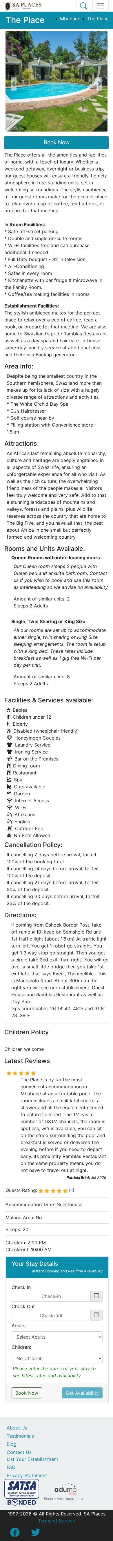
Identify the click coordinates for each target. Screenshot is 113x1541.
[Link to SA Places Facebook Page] (14, 1534)
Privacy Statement (27, 1475)
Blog (12, 1444)
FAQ (11, 1467)
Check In (21, 1287)
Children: (21, 1347)
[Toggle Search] (83, 6)
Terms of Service (56, 1521)
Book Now (57, 142)
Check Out (23, 1306)
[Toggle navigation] (100, 6)
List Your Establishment (32, 1459)
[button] (13, 83)
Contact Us (19, 1452)
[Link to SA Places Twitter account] (35, 1534)
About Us (17, 1428)
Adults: (19, 1325)
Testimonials (20, 1436)
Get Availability (82, 1393)
